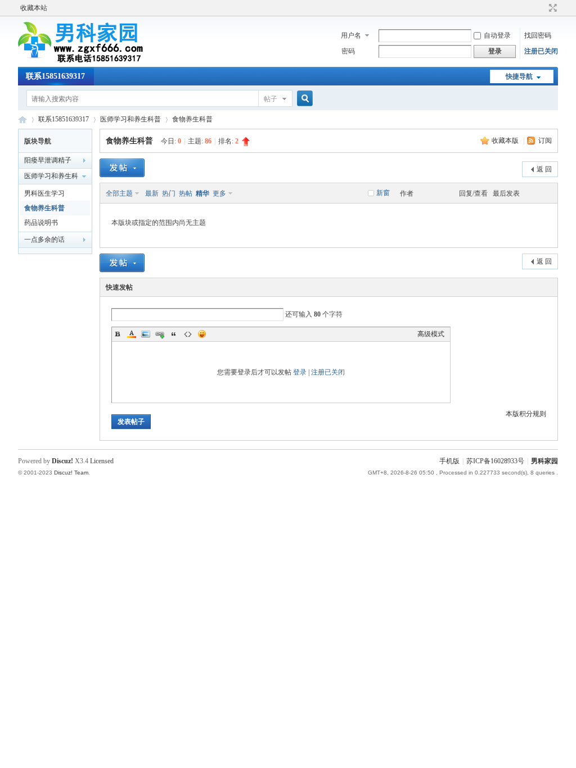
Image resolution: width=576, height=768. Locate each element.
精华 (202, 193)
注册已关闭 (541, 51)
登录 (300, 372)
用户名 (351, 35)
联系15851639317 (55, 76)
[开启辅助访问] (542, 8)
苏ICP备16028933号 (495, 461)
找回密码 (537, 35)
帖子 (270, 99)
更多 (219, 193)
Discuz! (62, 461)
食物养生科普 (192, 119)
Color (131, 334)
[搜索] (303, 98)
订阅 (545, 140)
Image (145, 334)
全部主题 (119, 193)
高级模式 (430, 334)
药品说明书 (41, 223)
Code (188, 334)
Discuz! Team (71, 472)
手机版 (449, 461)
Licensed (102, 461)
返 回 (544, 169)
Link (159, 334)
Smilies (202, 334)
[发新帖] (122, 168)
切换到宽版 (551, 8)
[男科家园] (94, 60)
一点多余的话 (44, 239)
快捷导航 (519, 76)
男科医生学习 (44, 193)
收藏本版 (506, 140)
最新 (152, 193)
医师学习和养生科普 (130, 119)
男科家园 (22, 119)
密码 (348, 51)
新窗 (383, 193)
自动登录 (497, 35)
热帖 (185, 193)
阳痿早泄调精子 (47, 160)
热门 (169, 193)
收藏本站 (33, 8)
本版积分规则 (526, 414)
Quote (173, 334)
